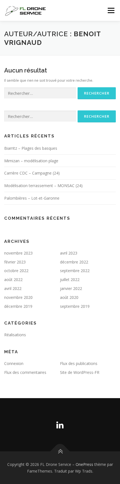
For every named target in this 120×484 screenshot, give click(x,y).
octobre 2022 (16, 270)
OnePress (84, 464)
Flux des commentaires (25, 372)
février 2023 (15, 262)
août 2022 (13, 279)
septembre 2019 (75, 306)
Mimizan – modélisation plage (31, 160)
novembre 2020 (18, 297)
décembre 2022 (74, 262)
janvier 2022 (71, 288)
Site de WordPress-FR (79, 372)
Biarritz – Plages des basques (30, 148)
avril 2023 (68, 253)
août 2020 (69, 297)
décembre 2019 (18, 306)
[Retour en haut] (60, 451)
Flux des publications (78, 363)
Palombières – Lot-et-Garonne (31, 198)
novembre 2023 (18, 253)
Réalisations (15, 334)
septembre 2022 (75, 270)
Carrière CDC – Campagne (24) (32, 173)
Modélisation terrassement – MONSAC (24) (43, 185)
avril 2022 (12, 288)
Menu (110, 10)
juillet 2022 (70, 279)
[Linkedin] (60, 424)
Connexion (13, 363)
